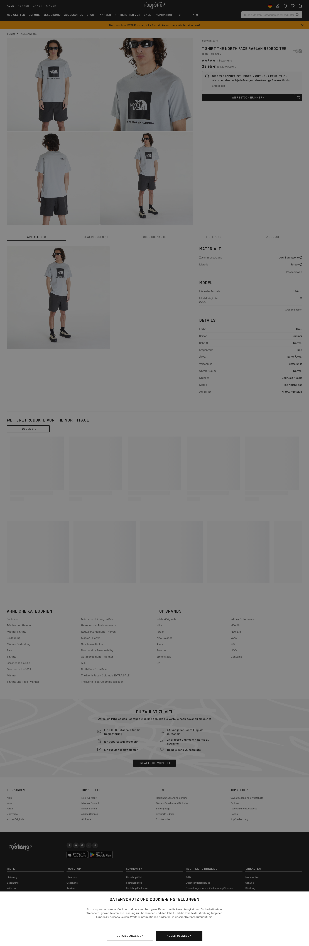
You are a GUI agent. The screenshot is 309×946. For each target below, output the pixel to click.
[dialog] (154, 918)
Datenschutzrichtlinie (198, 917)
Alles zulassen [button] (179, 935)
